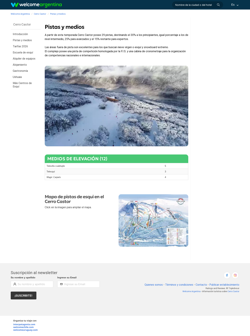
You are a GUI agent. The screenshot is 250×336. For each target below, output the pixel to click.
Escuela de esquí (23, 52)
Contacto (201, 284)
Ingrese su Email (67, 277)
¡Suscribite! (23, 295)
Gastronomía (20, 70)
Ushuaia (17, 77)
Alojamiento (20, 64)
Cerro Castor (233, 291)
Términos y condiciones (179, 284)
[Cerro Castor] (153, 221)
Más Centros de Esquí (22, 84)
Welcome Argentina (191, 291)
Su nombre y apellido (23, 277)
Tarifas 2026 (20, 46)
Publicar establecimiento (224, 284)
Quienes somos (154, 284)
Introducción (20, 34)
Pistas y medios (22, 40)
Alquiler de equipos (24, 58)
